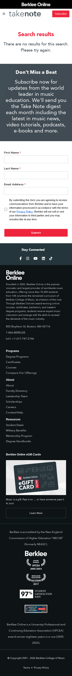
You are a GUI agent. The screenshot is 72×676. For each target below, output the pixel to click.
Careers (11, 407)
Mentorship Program (19, 436)
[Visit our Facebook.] (21, 258)
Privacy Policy (41, 667)
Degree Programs (17, 357)
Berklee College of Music (50, 658)
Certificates (13, 362)
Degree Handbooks (18, 441)
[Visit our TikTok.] (50, 258)
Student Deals (15, 425)
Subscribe (61, 14)
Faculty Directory (16, 391)
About (10, 385)
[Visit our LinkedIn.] (43, 258)
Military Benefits (16, 430)
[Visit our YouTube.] (36, 258)
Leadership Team (17, 396)
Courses (11, 367)
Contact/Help (14, 412)
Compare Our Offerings (21, 373)
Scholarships (14, 402)
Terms (26, 667)
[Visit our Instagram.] (27, 258)
